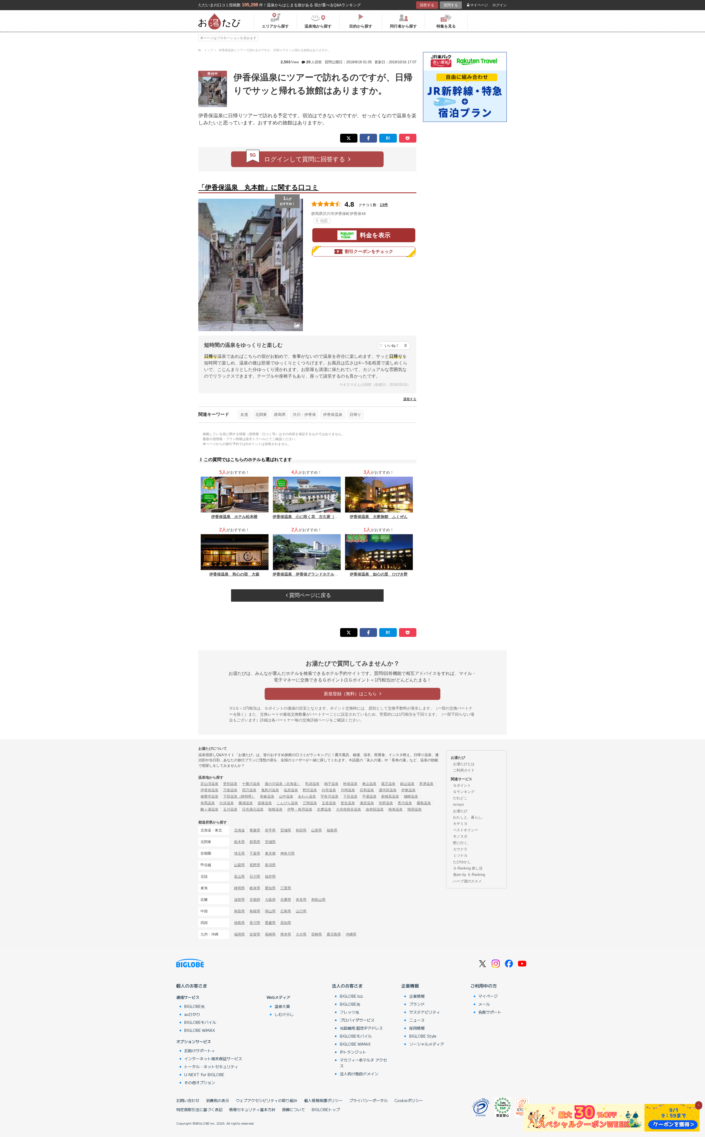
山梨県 (239, 865)
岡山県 (270, 911)
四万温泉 (249, 790)
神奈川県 (287, 853)
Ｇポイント (462, 785)
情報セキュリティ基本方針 (252, 1109)
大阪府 (270, 900)
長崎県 (270, 934)
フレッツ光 (349, 1012)
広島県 (285, 911)
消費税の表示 (217, 1100)
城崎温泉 (411, 796)
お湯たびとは (463, 764)
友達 (244, 414)
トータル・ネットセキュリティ (211, 1066)
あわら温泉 (307, 796)
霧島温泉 (424, 803)
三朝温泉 (310, 803)
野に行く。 (462, 843)
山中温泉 (286, 796)
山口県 (301, 911)
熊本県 (285, 934)
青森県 (255, 830)
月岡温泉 (348, 790)
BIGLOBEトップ (326, 1109)
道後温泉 (264, 803)
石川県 (255, 876)
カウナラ (460, 849)
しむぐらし (284, 1014)
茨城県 (270, 842)
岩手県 (270, 830)
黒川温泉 (405, 803)
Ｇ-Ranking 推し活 (467, 868)
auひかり (192, 1014)
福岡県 (239, 934)
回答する (427, 5)
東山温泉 (369, 784)
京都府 (255, 900)
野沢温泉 (310, 790)
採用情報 (417, 1028)
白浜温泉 (226, 803)
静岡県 (239, 888)
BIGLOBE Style (422, 1036)
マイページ (479, 5)
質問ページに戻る (309, 595)
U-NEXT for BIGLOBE (204, 1074)
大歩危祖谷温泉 (348, 809)
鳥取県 (239, 911)
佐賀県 (255, 934)
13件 (384, 205)
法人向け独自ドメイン (359, 1073)
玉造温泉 (329, 803)
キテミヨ (460, 824)
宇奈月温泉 (329, 796)
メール (484, 1004)
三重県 (285, 888)
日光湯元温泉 (253, 809)
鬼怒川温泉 (270, 790)
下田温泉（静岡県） (239, 796)
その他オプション (199, 1082)
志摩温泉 (324, 809)
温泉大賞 (282, 1006)
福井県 (270, 876)
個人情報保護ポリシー (323, 1100)
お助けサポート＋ (199, 1050)
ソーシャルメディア (426, 1044)
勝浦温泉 (245, 803)
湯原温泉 (367, 803)
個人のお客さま (191, 985)
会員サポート (489, 1012)
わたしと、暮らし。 (469, 817)
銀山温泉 (407, 784)
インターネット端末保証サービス (213, 1058)
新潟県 (270, 865)
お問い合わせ (187, 1100)
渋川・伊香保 (304, 414)
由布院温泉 (375, 809)
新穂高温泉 (390, 796)
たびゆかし (462, 862)
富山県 (239, 876)
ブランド (417, 1004)
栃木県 (239, 842)
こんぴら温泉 (287, 803)
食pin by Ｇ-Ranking (469, 874)
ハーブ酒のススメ (467, 881)
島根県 (255, 911)
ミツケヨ (460, 856)
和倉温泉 (267, 796)
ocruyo (458, 804)
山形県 (316, 830)
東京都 (270, 853)
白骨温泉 (329, 790)
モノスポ (460, 836)
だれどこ (460, 798)
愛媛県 (270, 923)
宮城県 (285, 830)
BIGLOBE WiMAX (199, 1030)
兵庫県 (285, 900)
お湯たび (460, 811)
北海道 (239, 830)
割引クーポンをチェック (369, 251)
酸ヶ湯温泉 (209, 809)
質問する (451, 5)
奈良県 (301, 900)
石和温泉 (367, 790)
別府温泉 (386, 803)
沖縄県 (351, 934)
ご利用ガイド (463, 770)
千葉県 (255, 853)
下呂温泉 (350, 796)
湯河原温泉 (388, 790)
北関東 (261, 414)
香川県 (255, 923)
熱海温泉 (395, 809)
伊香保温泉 (332, 414)
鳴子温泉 (331, 784)
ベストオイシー (465, 830)
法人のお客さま (347, 985)
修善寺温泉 (209, 796)
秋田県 (301, 830)
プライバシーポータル (368, 1100)
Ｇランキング (463, 792)
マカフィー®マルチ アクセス (363, 1062)
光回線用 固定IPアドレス (361, 1028)
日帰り (355, 414)
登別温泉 (230, 784)
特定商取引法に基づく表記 (199, 1109)
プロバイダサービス (357, 1020)
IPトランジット (353, 1052)
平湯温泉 (369, 796)
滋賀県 (239, 900)
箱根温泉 (275, 809)
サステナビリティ (424, 1012)
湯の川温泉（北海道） (282, 784)
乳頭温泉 (312, 784)
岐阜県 (255, 888)
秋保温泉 (350, 784)
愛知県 (270, 888)
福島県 (332, 830)
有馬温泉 (207, 803)
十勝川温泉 (251, 784)
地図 (323, 221)
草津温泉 (426, 784)
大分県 (301, 934)
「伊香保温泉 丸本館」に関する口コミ (258, 187)
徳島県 (239, 923)
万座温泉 (230, 790)
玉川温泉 (230, 809)
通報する (409, 399)
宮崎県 (316, 934)
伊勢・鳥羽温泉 (299, 809)
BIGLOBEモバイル (200, 1022)
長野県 (255, 865)
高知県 (285, 923)
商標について (293, 1109)
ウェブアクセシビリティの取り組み (266, 1100)
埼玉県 (239, 853)
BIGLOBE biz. (352, 996)
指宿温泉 (414, 809)
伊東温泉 (408, 790)
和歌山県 (318, 900)
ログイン (499, 5)
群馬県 (280, 414)
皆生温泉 (348, 803)
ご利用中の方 (483, 985)
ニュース (417, 1020)
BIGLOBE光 (194, 1006)
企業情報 (410, 985)
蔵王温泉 (388, 784)
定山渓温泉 (209, 784)
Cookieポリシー (408, 1100)
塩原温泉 (291, 790)
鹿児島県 (334, 934)
